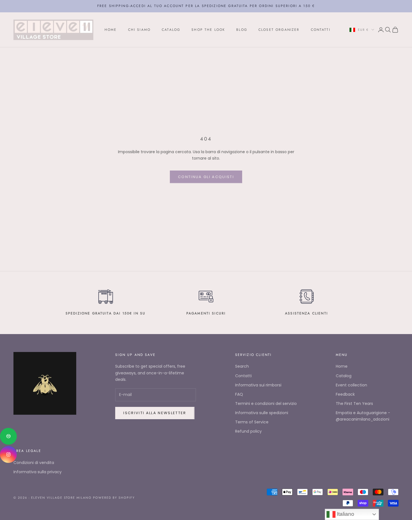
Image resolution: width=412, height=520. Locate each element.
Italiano (344, 514)
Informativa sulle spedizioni (261, 413)
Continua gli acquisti (206, 176)
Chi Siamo (139, 29)
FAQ (239, 394)
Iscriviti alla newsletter (154, 413)
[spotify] (8, 436)
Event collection (351, 385)
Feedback (345, 394)
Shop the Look (208, 29)
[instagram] (8, 454)
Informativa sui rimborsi (258, 385)
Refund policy (248, 431)
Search (242, 366)
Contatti (320, 29)
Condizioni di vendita (33, 462)
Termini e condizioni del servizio (266, 403)
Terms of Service (252, 422)
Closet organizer (279, 29)
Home (111, 29)
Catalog (171, 29)
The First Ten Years (354, 403)
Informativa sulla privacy (37, 472)
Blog (241, 29)
